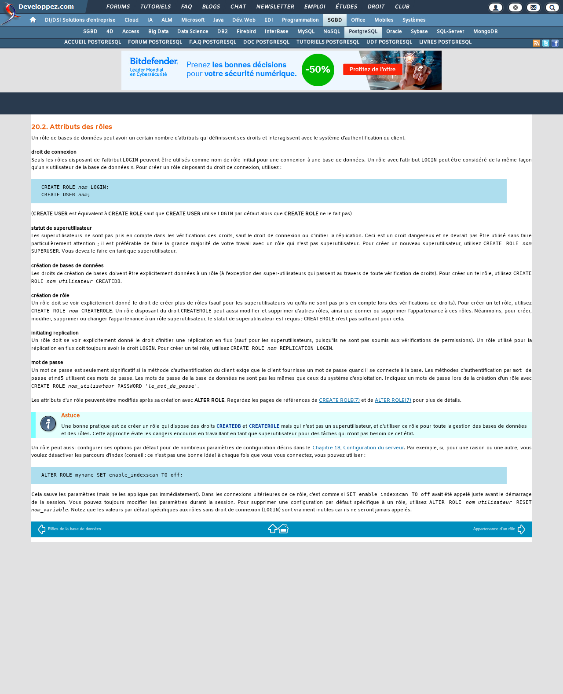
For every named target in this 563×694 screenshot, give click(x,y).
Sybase (419, 32)
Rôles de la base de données (74, 529)
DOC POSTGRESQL (266, 42)
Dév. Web (244, 20)
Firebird (246, 32)
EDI (268, 20)
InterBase (277, 32)
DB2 (222, 32)
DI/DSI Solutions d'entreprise (80, 20)
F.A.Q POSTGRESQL (212, 42)
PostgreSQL (363, 32)
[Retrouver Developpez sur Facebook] (555, 43)
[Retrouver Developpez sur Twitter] (545, 43)
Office (358, 20)
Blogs (210, 7)
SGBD (335, 20)
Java (218, 20)
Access (130, 32)
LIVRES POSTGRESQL (445, 42)
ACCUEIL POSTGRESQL (92, 42)
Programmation (300, 20)
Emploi (314, 7)
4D (109, 32)
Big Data (158, 32)
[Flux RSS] (536, 43)
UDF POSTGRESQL (389, 42)
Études (346, 7)
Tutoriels (155, 7)
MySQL (305, 32)
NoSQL (331, 32)
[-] (283, 528)
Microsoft (193, 20)
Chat (237, 7)
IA (150, 20)
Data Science (192, 32)
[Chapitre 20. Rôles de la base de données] (272, 528)
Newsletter (274, 7)
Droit (375, 7)
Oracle (394, 32)
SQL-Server (450, 32)
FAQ (186, 7)
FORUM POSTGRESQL (155, 42)
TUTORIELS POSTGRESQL (327, 42)
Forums (117, 7)
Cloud (131, 20)
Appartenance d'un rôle (494, 529)
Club (401, 7)
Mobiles (384, 20)
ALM (166, 20)
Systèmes (414, 20)
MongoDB (485, 32)
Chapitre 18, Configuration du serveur (358, 448)
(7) (339, 400)
